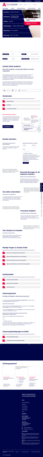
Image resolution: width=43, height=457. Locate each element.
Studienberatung (24, 406)
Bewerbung (24, 404)
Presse (23, 411)
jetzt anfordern (26, 162)
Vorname (24, 145)
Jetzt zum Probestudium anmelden (31, 23)
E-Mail (24, 149)
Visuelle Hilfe (35, 4)
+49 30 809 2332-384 (19, 384)
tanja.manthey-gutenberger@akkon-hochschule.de (32, 385)
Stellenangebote (24, 409)
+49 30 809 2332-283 (32, 383)
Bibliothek (25, 4)
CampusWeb (20, 4)
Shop (29, 4)
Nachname (34, 145)
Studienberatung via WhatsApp (28, 129)
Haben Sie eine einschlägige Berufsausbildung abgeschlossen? (13, 316)
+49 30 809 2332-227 (6, 384)
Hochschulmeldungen (25, 402)
